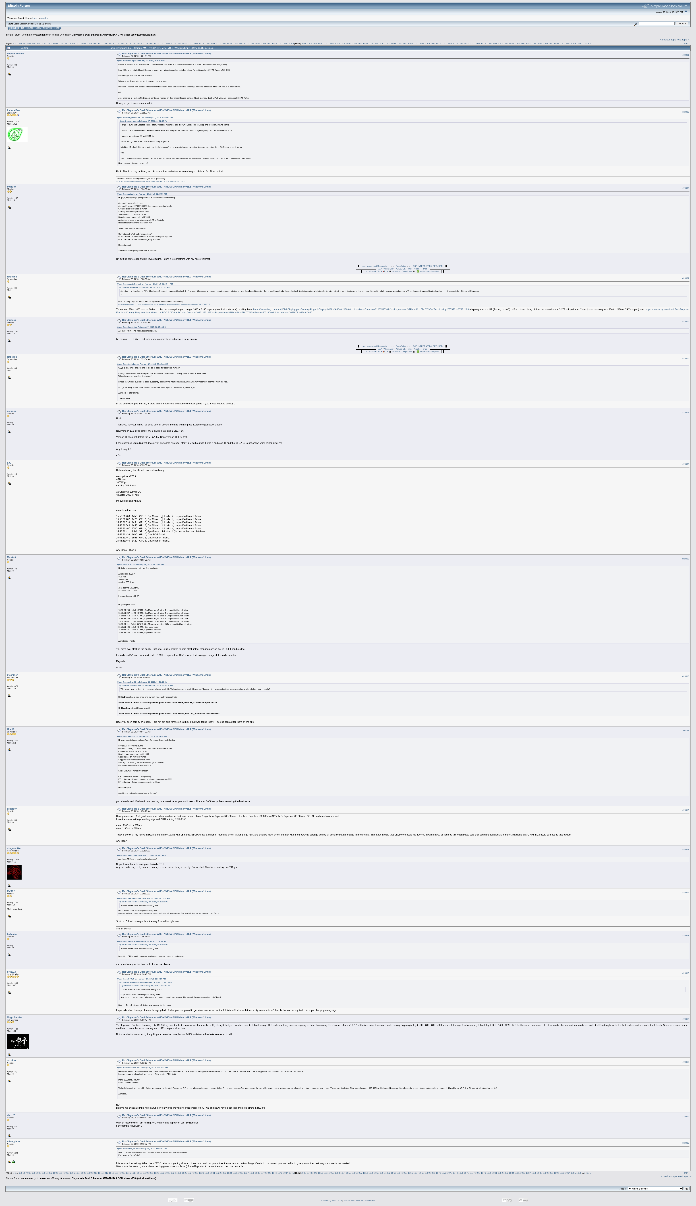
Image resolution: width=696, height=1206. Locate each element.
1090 (545, 43)
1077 (472, 43)
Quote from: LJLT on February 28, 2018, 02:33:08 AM (140, 564)
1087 (528, 43)
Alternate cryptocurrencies (36, 34)
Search (30, 28)
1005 (66, 43)
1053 (337, 43)
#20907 (685, 412)
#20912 (685, 810)
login (34, 18)
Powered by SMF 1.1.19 (331, 1200)
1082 (500, 43)
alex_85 (11, 1115)
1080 (489, 43)
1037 (246, 43)
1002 (49, 43)
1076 (466, 43)
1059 (371, 43)
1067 (416, 43)
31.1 (41, 24)
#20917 (685, 1019)
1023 (167, 43)
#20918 (685, 1062)
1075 (460, 43)
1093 (562, 43)
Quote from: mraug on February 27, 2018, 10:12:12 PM (141, 61)
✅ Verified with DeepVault (428, 271)
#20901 (685, 55)
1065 (404, 43)
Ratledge (12, 276)
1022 (162, 43)
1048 (309, 43)
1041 (268, 43)
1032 (218, 43)
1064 (399, 43)
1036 (240, 43)
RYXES (11, 891)
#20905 (685, 321)
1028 (195, 43)
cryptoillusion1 (15, 53)
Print (686, 43)
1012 (105, 43)
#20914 (685, 893)
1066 (410, 43)
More (56, 28)
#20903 (685, 188)
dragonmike (13, 848)
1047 (303, 43)
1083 (505, 43)
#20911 (686, 731)
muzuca (11, 186)
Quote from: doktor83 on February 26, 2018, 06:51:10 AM (142, 682)
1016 (128, 43)
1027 (190, 43)
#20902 (685, 112)
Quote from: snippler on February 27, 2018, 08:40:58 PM (142, 194)
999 (34, 43)
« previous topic (668, 39)
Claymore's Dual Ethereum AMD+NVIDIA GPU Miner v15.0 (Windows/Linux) (114, 34)
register (44, 18)
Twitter (409, 269)
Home (13, 28)
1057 (359, 43)
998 (29, 43)
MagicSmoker (14, 1017)
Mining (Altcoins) (61, 34)
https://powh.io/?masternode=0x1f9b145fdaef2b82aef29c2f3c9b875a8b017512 (150, 181)
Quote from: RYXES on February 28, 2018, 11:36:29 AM (141, 979)
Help (22, 28)
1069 (427, 43)
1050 (320, 43)
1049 (314, 43)
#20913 (685, 850)
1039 (257, 43)
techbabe (12, 934)
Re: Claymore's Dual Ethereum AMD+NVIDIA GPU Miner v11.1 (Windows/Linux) (166, 53)
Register (47, 28)
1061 (382, 43)
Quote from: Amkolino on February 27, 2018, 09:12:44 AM (142, 364)
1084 (511, 43)
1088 (533, 43)
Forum (424, 269)
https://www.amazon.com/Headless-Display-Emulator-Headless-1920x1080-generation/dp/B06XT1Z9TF (164, 304)
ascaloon (12, 808)
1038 (251, 43)
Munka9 (11, 557)
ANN (380, 269)
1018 (139, 43)
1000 (38, 43)
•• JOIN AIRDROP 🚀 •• (377, 271)
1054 (342, 43)
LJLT (10, 462)
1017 (133, 43)
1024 (173, 43)
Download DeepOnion (402, 271)
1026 (184, 43)
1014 (117, 43)
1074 (455, 43)
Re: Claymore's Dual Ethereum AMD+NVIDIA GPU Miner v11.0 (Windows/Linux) (166, 276)
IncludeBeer (13, 110)
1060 (376, 43)
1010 (94, 43)
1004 (61, 43)
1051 (326, 43)
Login (38, 28)
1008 (83, 43)
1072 (444, 43)
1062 (387, 43)
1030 (207, 43)
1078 (477, 43)
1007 (77, 43)
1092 (556, 43)
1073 (449, 43)
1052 (331, 43)
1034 (229, 43)
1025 (178, 43)
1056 (354, 43)
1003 (55, 43)
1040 (263, 43)
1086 (522, 43)
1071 (438, 43)
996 (20, 43)
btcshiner (12, 675)
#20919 (685, 1117)
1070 (432, 43)
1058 (365, 43)
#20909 (685, 559)
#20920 (685, 1143)
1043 (280, 43)
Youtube (416, 269)
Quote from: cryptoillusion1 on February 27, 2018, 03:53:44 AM (145, 284)
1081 (494, 43)
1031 (212, 43)
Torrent (47, 24)
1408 (586, 43)
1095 (573, 43)
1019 (145, 43)
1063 (393, 43)
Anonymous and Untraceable (375, 266)
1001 (44, 43)
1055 (348, 43)
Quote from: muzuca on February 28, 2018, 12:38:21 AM (141, 941)
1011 (100, 43)
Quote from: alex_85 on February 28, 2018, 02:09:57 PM (142, 1149)
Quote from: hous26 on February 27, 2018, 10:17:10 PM (141, 327)
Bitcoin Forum (12, 34)
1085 (517, 43)
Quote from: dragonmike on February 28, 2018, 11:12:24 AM (143, 898)
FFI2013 (11, 971)
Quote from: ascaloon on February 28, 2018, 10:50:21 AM (142, 1068)
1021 (156, 43)
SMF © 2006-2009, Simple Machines (359, 1200)
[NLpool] (13, 1162)
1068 (421, 43)
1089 (539, 43)
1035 (235, 43)
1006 (72, 43)
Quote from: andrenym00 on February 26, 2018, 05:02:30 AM (146, 685)
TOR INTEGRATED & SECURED (428, 266)
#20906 (685, 358)
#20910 (685, 676)
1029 (201, 43)
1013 (111, 43)
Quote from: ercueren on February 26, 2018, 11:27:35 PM (144, 287)
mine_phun (13, 1141)
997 (25, 43)
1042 (274, 43)
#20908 (685, 464)
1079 (483, 43)
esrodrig (11, 411)
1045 (291, 43)
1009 (89, 43)
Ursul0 (10, 729)
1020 (150, 43)
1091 (550, 43)
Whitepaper (388, 269)
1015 (122, 43)
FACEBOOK (400, 269)
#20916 (685, 973)
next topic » (683, 39)
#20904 (685, 278)
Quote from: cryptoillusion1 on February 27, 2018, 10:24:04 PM (145, 118)
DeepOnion (401, 266)
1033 (223, 43)
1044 (285, 43)
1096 (578, 43)
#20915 (685, 936)
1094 (567, 43)
